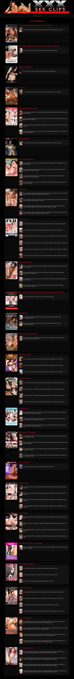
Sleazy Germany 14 (24, 378)
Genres (40, 15)
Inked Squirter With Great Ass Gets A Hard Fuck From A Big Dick (39, 46)
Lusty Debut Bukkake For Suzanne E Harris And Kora (35, 25)
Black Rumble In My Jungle (27, 432)
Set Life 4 (21, 87)
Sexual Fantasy (23, 513)
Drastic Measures (24, 138)
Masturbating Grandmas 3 (27, 564)
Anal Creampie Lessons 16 (27, 648)
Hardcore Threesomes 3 (26, 618)
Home (35, 15)
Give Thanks (22, 189)
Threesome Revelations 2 (26, 159)
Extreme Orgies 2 (24, 408)
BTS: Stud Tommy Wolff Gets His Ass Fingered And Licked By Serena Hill (41, 292)
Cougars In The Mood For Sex (28, 108)
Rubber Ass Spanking (25, 67)
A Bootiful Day (23, 313)
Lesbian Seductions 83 (25, 588)
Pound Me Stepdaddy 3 (26, 262)
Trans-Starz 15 (23, 219)
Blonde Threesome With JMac (28, 334)
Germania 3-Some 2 (25, 354)
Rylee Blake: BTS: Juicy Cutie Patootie (30, 543)
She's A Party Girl (24, 462)
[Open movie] (11, 33)
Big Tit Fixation (23, 483)
